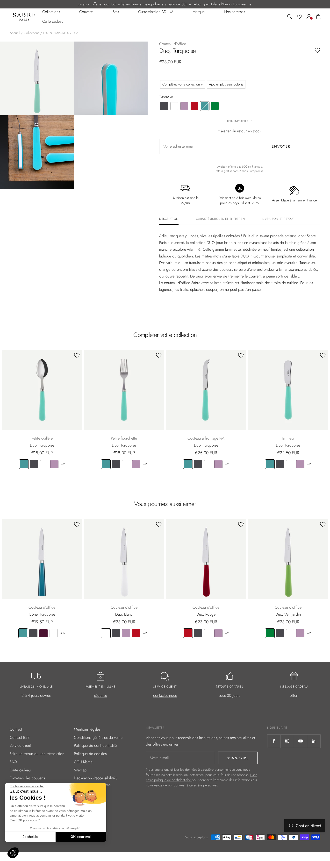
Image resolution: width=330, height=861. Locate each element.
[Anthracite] (34, 464)
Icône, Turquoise (42, 614)
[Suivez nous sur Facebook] (273, 741)
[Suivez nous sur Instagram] (287, 741)
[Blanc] (44, 464)
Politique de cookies (90, 753)
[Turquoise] (24, 464)
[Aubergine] (43, 633)
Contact (16, 729)
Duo (75, 32)
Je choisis (30, 837)
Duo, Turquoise (42, 445)
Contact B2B (20, 737)
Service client (20, 745)
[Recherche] (289, 16)
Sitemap (80, 770)
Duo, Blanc (124, 614)
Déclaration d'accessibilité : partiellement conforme (95, 781)
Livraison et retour (278, 219)
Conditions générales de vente (98, 737)
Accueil (15, 32)
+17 (62, 633)
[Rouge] (136, 633)
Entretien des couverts (27, 778)
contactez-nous (165, 695)
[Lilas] (54, 464)
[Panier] (318, 16)
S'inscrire (238, 758)
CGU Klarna (83, 762)
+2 (63, 464)
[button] (13, 853)
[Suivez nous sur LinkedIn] (313, 741)
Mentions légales (87, 729)
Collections (31, 32)
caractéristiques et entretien (220, 219)
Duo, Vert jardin (288, 614)
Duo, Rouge (205, 614)
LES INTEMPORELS (56, 32)
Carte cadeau (20, 770)
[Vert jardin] (270, 633)
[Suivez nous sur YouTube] (300, 741)
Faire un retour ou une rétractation (37, 753)
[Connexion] (309, 16)
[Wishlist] (299, 16)
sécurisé (100, 695)
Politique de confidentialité (95, 745)
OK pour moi (81, 837)
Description (169, 219)
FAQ (13, 762)
